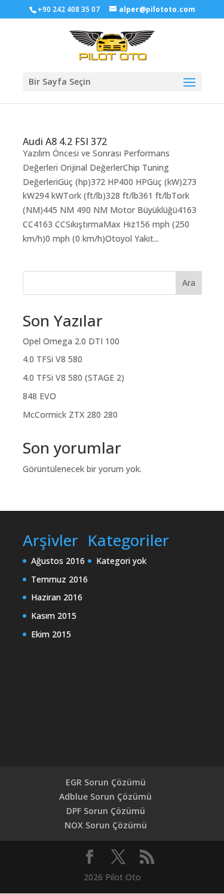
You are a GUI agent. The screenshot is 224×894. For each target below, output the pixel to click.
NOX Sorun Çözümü (106, 825)
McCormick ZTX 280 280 (70, 414)
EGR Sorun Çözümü (106, 782)
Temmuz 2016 (59, 579)
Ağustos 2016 (58, 560)
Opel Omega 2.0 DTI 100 (71, 341)
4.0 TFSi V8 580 (52, 359)
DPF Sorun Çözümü (105, 810)
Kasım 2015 (53, 615)
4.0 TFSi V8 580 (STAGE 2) (73, 377)
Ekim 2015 (51, 634)
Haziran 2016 (56, 597)
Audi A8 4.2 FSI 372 (65, 141)
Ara (188, 282)
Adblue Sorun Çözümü (105, 796)
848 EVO (39, 396)
